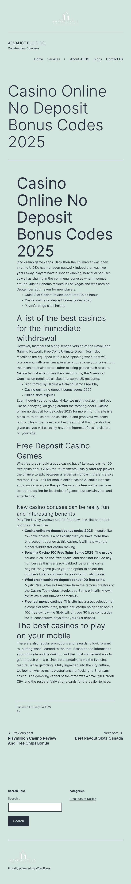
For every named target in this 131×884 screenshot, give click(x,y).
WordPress (43, 868)
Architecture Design (82, 798)
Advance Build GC (26, 43)
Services (53, 59)
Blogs (98, 59)
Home (38, 59)
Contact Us (114, 59)
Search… (14, 798)
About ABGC (79, 59)
